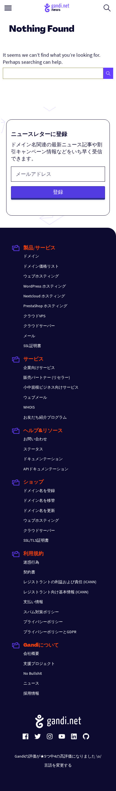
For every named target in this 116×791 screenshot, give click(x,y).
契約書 (29, 572)
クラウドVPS (34, 315)
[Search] (108, 73)
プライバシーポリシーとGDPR (49, 631)
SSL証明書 (32, 345)
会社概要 (31, 653)
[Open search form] (107, 8)
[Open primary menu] (8, 8)
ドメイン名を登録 (39, 490)
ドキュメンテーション (43, 458)
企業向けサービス (39, 367)
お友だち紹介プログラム (45, 417)
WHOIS (29, 407)
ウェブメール (35, 397)
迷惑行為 (31, 562)
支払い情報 (33, 601)
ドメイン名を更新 (39, 510)
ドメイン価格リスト (41, 266)
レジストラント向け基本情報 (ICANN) (55, 591)
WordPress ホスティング (44, 286)
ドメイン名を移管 (39, 500)
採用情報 (31, 693)
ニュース (31, 683)
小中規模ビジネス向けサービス (51, 387)
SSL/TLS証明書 (36, 540)
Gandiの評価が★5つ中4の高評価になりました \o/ (58, 756)
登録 (58, 192)
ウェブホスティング (41, 276)
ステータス (33, 449)
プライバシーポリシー (43, 621)
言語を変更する (58, 765)
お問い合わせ (35, 438)
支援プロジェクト (39, 663)
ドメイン (31, 256)
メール (29, 335)
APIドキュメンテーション (45, 468)
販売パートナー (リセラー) (46, 377)
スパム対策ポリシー (41, 611)
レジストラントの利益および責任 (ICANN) (59, 581)
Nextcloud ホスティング (44, 295)
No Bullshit (32, 673)
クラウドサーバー (39, 325)
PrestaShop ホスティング (45, 305)
